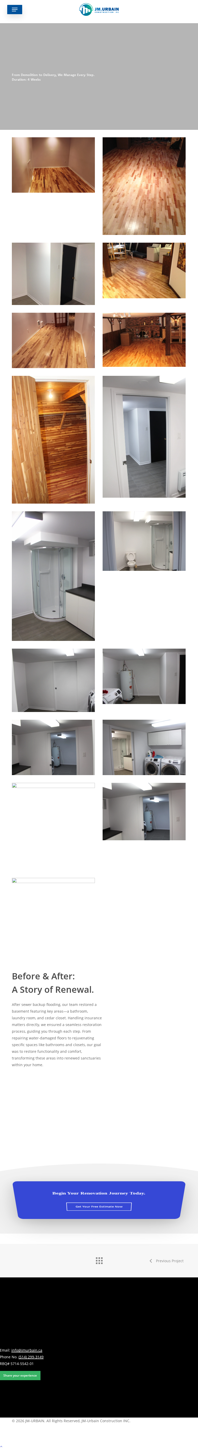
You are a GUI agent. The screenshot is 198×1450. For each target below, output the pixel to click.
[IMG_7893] (53, 747)
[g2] (144, 270)
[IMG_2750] (53, 274)
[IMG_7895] (144, 437)
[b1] (53, 340)
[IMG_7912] (144, 676)
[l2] (144, 811)
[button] (14, 9)
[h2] (53, 907)
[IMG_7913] (53, 680)
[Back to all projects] (99, 1259)
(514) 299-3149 (31, 1356)
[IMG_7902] (144, 747)
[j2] (53, 826)
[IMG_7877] (144, 340)
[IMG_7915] (53, 576)
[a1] (53, 165)
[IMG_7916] (144, 541)
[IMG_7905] (53, 440)
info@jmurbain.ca (26, 1350)
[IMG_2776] (144, 186)
